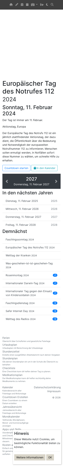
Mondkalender (15, 421)
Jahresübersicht (14, 409)
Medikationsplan (26, 377)
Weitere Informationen (29, 457)
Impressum (54, 391)
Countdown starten (16, 168)
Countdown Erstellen (15, 400)
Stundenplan (30, 361)
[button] (34, 5)
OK (50, 457)
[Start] (11, 5)
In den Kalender (46, 168)
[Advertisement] (31, 46)
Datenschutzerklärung (47, 387)
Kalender (14, 390)
